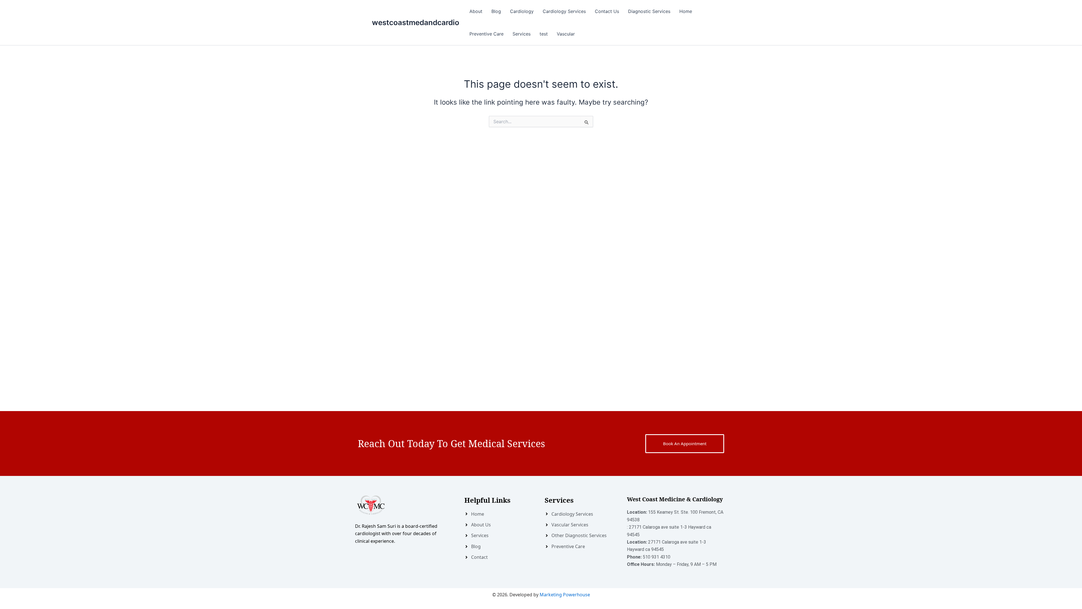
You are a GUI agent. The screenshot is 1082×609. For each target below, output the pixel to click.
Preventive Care (486, 34)
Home (685, 11)
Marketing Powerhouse (565, 595)
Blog (496, 11)
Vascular (566, 34)
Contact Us (607, 11)
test (544, 34)
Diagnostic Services (649, 11)
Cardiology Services (564, 11)
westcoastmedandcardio (415, 22)
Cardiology (522, 11)
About (475, 11)
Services (522, 34)
